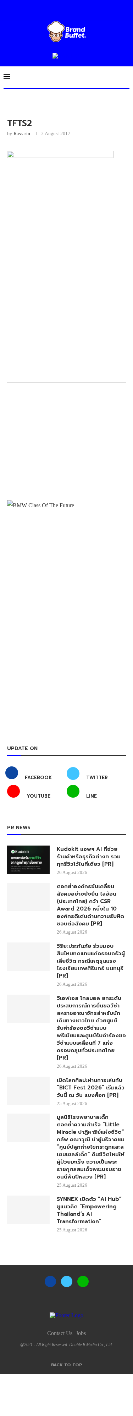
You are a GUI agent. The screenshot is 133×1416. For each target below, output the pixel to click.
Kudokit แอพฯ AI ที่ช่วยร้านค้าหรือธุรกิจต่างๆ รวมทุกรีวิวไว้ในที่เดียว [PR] (89, 857)
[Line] (83, 1281)
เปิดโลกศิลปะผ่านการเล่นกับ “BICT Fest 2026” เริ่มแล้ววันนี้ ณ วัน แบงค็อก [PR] (90, 1088)
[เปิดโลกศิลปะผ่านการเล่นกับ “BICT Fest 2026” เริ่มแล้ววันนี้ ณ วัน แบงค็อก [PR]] (28, 1091)
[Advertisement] (66, 305)
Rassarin (21, 133)
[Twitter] (66, 1281)
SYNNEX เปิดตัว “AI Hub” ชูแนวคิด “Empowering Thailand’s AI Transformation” (89, 1210)
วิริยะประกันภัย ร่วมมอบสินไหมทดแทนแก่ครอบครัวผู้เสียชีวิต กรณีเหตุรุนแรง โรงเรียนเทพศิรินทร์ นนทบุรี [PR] (91, 961)
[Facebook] (50, 1281)
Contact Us (59, 1333)
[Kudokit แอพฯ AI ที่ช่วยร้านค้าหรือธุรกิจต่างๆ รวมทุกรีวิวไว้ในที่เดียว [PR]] (28, 860)
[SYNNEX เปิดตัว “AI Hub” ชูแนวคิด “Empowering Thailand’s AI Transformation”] (28, 1210)
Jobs (81, 1333)
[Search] (125, 77)
